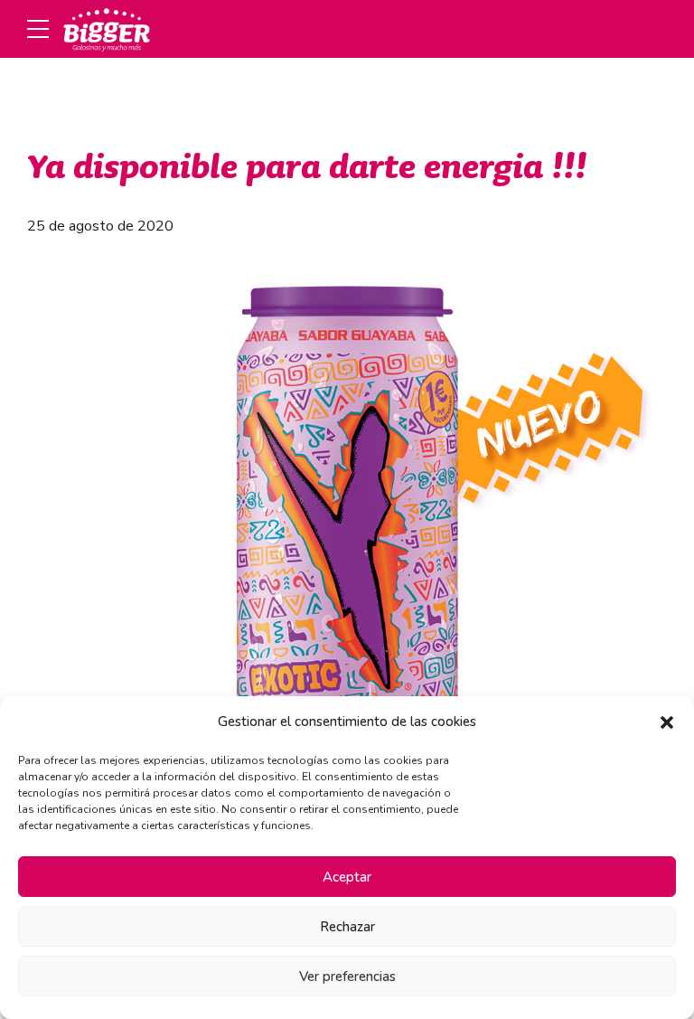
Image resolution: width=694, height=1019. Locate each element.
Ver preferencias (347, 976)
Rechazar (347, 927)
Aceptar (347, 877)
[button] (667, 722)
